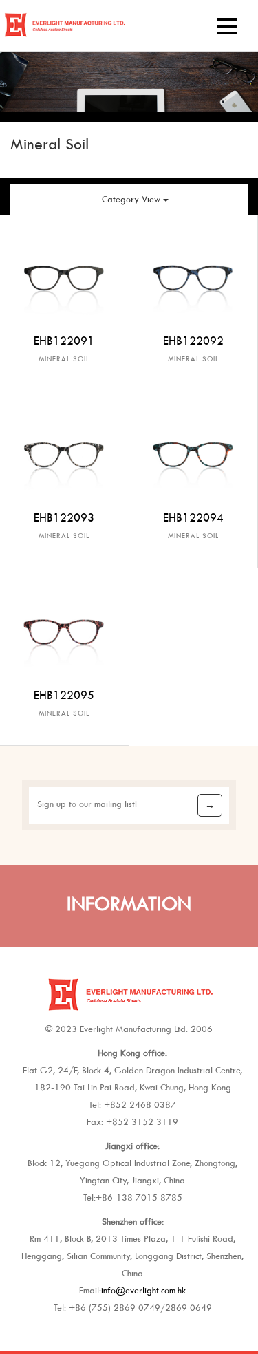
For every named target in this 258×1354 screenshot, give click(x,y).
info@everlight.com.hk (143, 1290)
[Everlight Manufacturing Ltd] (64, 17)
